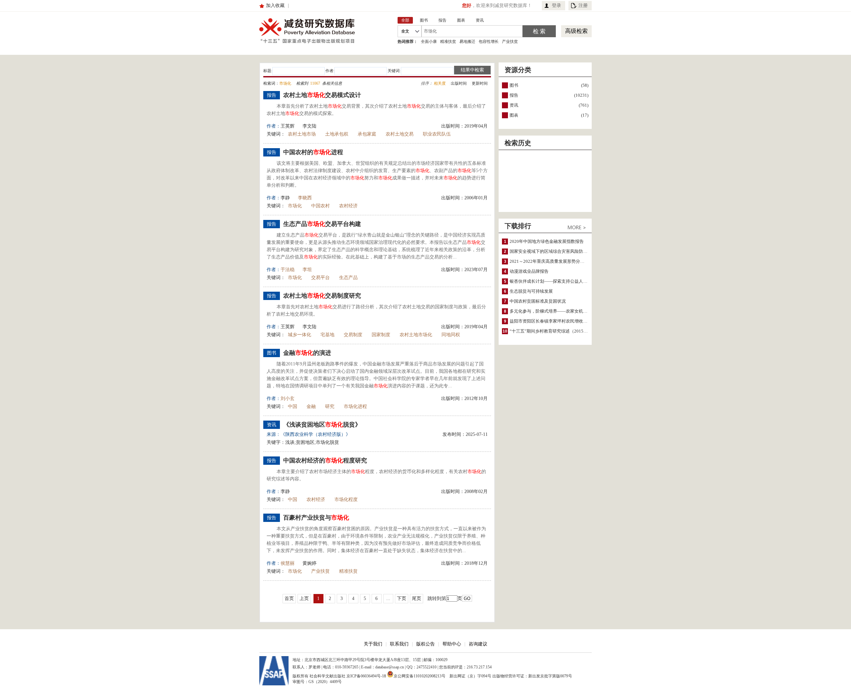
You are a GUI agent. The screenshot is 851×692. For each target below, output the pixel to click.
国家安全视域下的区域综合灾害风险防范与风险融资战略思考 (568, 251)
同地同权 (450, 334)
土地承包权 (336, 134)
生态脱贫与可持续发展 (531, 291)
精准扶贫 (448, 41)
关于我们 (373, 644)
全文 (405, 31)
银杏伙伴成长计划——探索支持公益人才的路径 (555, 281)
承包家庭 (367, 134)
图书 (514, 85)
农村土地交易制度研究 (322, 295)
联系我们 (399, 644)
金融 (311, 406)
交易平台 (320, 277)
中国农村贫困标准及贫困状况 (538, 301)
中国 (292, 406)
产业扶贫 (510, 41)
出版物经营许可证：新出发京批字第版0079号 (532, 676)
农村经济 (348, 205)
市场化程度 (346, 499)
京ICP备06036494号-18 (366, 676)
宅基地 (327, 334)
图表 (514, 115)
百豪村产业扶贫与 (316, 517)
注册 (583, 5)
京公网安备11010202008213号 (419, 675)
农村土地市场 (302, 134)
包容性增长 (489, 41)
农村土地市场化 (416, 334)
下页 (401, 598)
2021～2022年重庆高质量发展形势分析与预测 (553, 261)
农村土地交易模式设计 (322, 95)
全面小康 (429, 41)
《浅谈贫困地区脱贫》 (322, 424)
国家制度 (381, 334)
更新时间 (480, 83)
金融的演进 (307, 352)
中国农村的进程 (313, 152)
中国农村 (320, 205)
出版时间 (459, 83)
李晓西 (305, 197)
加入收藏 (275, 5)
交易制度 (353, 334)
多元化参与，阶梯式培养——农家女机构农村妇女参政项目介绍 (570, 311)
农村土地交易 (400, 134)
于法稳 (288, 269)
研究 (329, 406)
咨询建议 (478, 644)
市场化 (295, 205)
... (388, 598)
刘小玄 (288, 398)
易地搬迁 (467, 41)
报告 (514, 95)
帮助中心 (451, 644)
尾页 (416, 598)
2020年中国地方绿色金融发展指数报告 (547, 241)
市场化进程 (355, 406)
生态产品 (348, 277)
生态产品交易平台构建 (322, 224)
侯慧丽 (288, 563)
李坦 (307, 269)
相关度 (440, 83)
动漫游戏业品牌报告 (529, 271)
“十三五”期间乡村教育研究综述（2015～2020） (555, 331)
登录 (556, 5)
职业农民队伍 (437, 134)
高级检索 (576, 31)
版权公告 (425, 644)
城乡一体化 (299, 334)
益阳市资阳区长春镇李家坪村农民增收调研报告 (555, 321)
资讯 (514, 105)
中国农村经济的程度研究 (325, 460)
